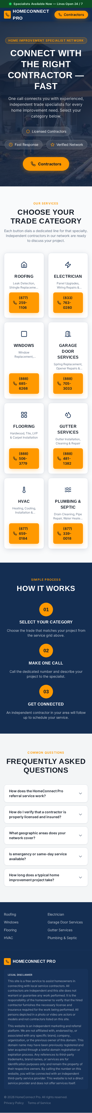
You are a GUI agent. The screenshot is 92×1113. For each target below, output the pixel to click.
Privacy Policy (14, 1103)
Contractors (74, 14)
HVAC (8, 938)
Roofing (10, 914)
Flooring (10, 930)
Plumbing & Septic (62, 938)
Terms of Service (39, 1103)
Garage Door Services (65, 922)
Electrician (56, 914)
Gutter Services (60, 930)
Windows (11, 922)
